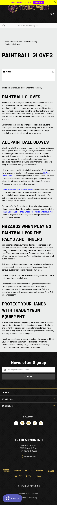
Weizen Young (31, 498)
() (53, 14)
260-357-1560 (30, 456)
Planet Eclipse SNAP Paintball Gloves (17, 190)
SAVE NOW (38, 2)
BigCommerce (33, 493)
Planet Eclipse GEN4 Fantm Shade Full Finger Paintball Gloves (27, 212)
